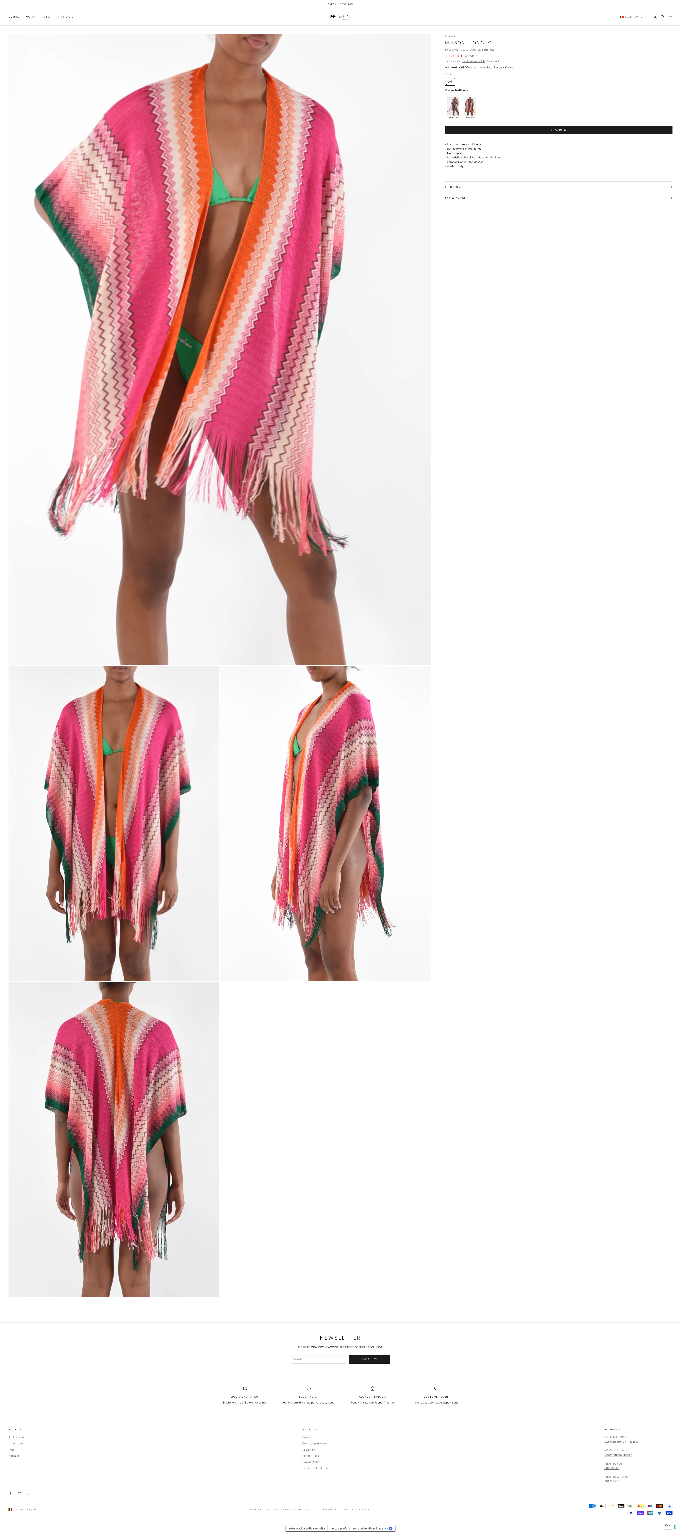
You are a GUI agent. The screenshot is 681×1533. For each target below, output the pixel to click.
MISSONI (451, 36)
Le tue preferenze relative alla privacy (357, 1528)
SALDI (46, 16)
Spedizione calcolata (473, 61)
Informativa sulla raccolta (307, 1528)
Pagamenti (309, 1449)
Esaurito (559, 129)
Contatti (307, 1437)
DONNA (14, 16)
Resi (11, 1449)
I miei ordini (16, 1443)
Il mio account (18, 1437)
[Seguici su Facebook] (10, 1493)
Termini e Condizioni (315, 1468)
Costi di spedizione (314, 1443)
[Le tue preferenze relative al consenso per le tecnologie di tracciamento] (674, 1526)
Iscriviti (369, 1359)
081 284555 (611, 1481)
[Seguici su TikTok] (29, 1493)
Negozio (14, 1455)
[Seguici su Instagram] (19, 1493)
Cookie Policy (311, 1462)
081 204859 (611, 1468)
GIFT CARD (66, 16)
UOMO (30, 16)
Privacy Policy (311, 1455)
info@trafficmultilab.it (618, 1450)
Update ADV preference (357, 1509)
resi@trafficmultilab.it (618, 1454)
